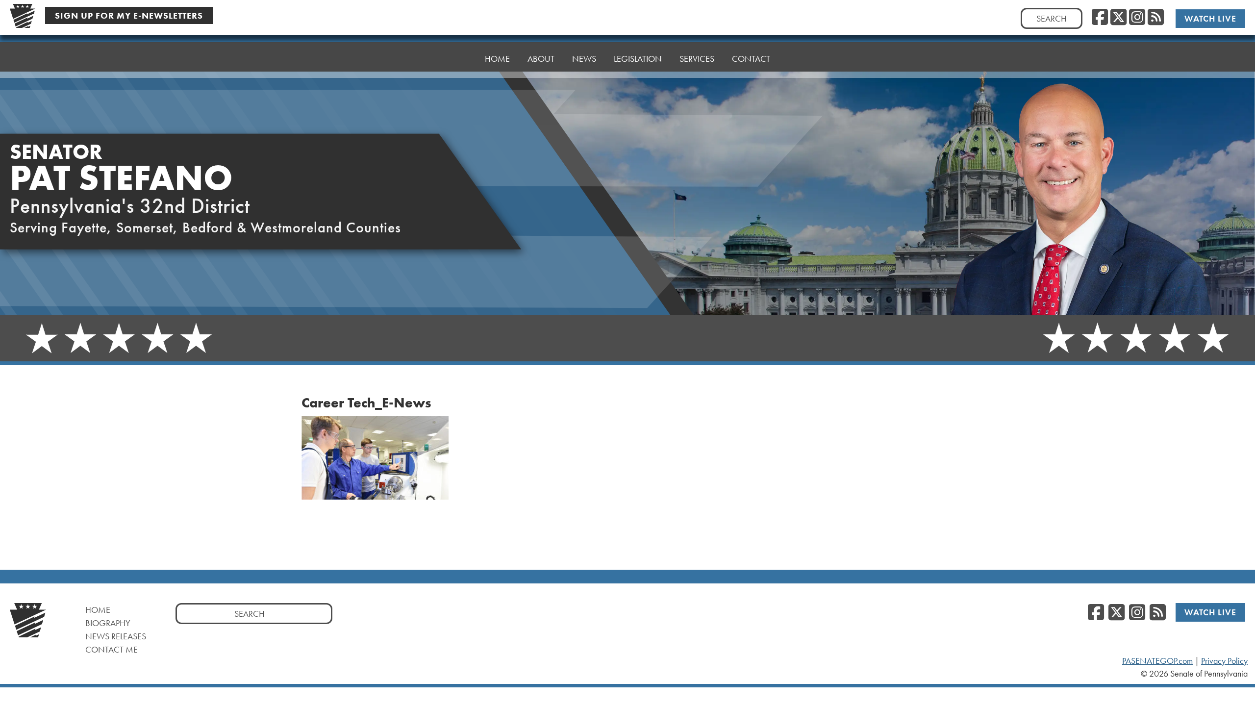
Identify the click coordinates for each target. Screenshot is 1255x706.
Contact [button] (751, 58)
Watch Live (1210, 18)
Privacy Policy (1224, 661)
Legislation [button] (638, 58)
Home (497, 58)
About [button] (540, 58)
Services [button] (696, 58)
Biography (107, 623)
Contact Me (111, 649)
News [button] (584, 58)
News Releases (115, 636)
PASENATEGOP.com (1157, 661)
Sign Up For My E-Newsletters (129, 15)
